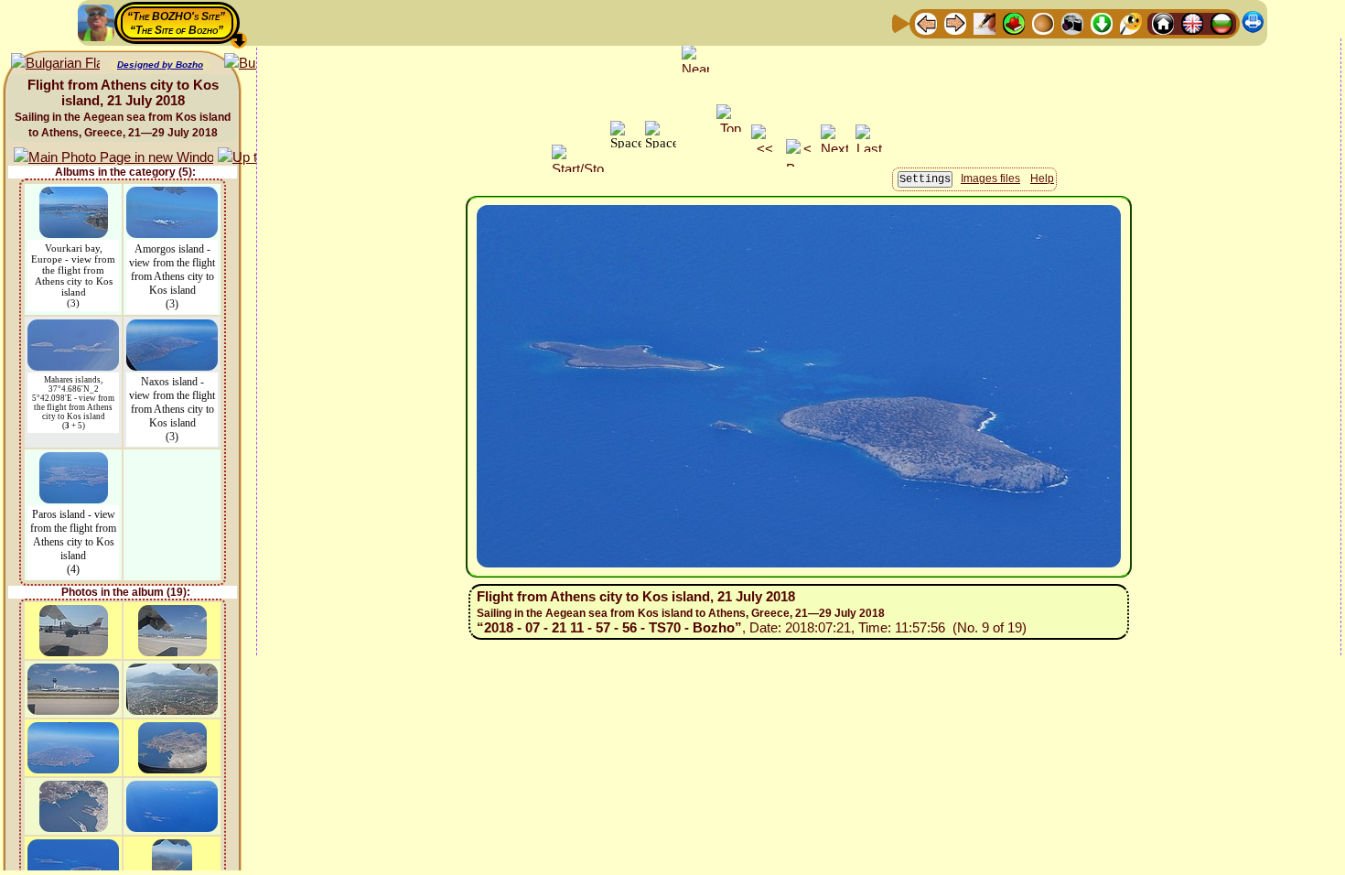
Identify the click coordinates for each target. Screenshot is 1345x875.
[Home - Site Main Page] (1163, 22)
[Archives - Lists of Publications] (984, 22)
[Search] (1131, 22)
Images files (990, 178)
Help (1042, 178)
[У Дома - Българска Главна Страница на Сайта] (1221, 22)
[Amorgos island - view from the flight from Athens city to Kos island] (172, 195)
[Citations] (1014, 22)
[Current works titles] (1043, 22)
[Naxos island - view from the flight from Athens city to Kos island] (172, 328)
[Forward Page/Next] (955, 22)
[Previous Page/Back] (926, 22)
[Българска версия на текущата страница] (55, 63)
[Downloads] (1102, 22)
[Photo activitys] (1072, 22)
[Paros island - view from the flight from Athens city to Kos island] (74, 461)
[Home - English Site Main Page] (1192, 22)
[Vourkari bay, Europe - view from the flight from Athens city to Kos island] (74, 195)
